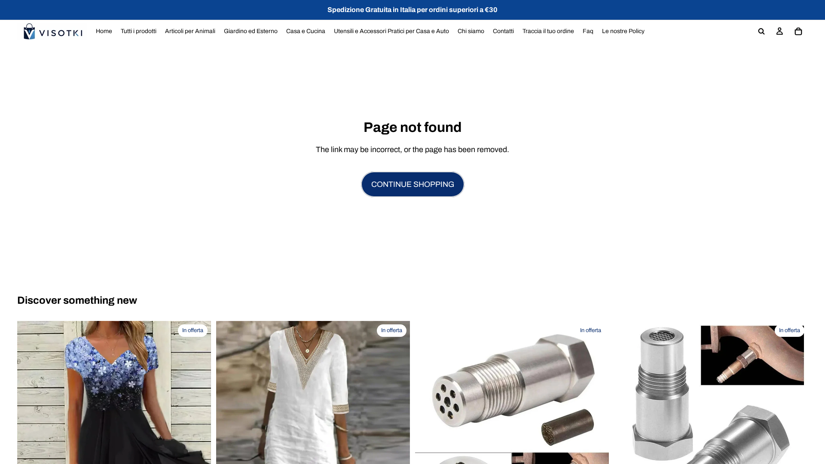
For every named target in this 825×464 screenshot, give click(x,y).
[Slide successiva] (596, 418)
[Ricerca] (761, 31)
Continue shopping (412, 184)
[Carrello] (798, 31)
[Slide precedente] (428, 418)
